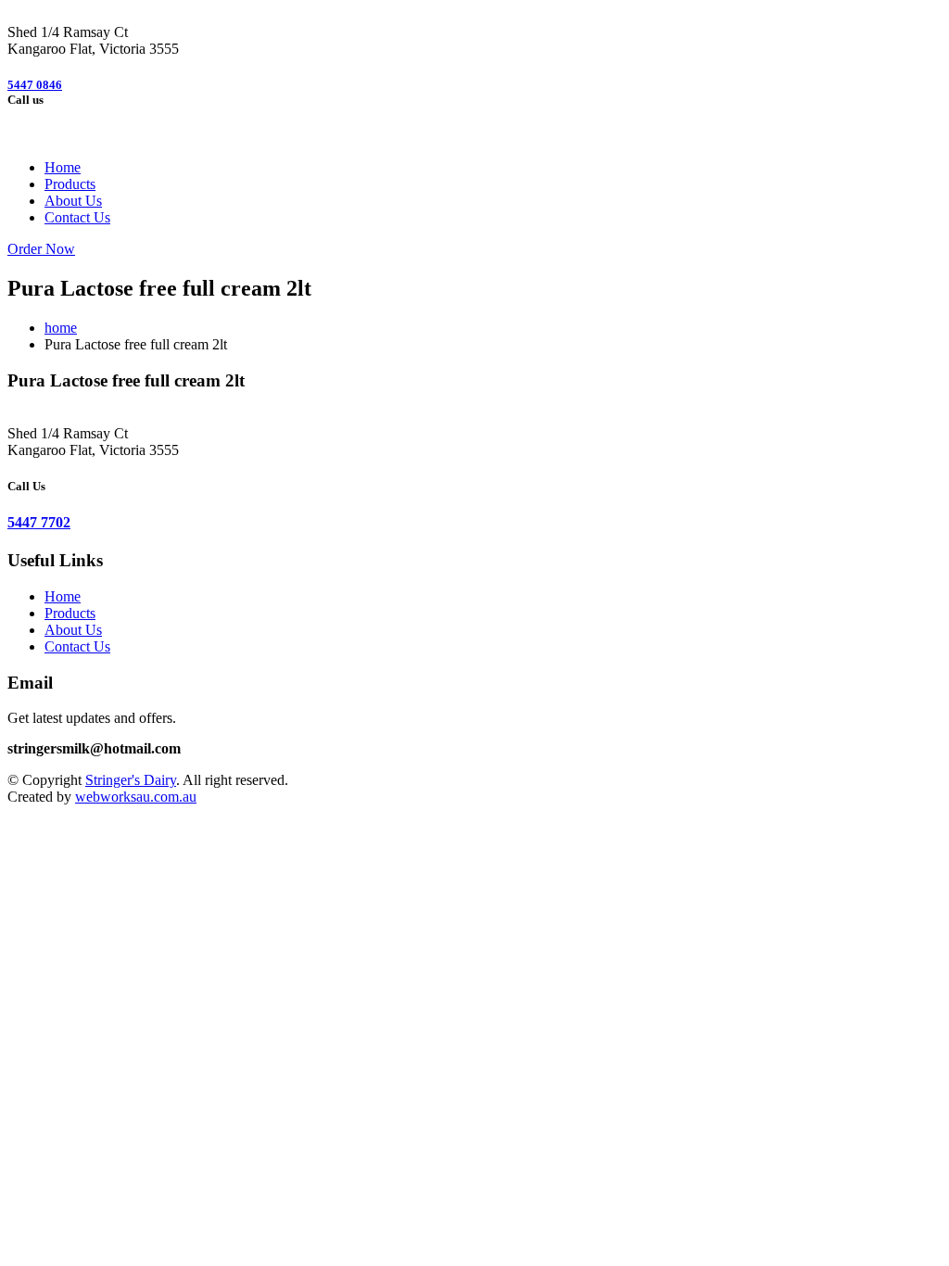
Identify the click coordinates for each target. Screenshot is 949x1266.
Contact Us (77, 217)
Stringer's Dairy (130, 780)
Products (69, 184)
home (60, 327)
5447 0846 (34, 85)
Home (62, 167)
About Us (73, 201)
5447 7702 (38, 522)
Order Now (41, 249)
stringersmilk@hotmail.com (94, 748)
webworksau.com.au (135, 796)
